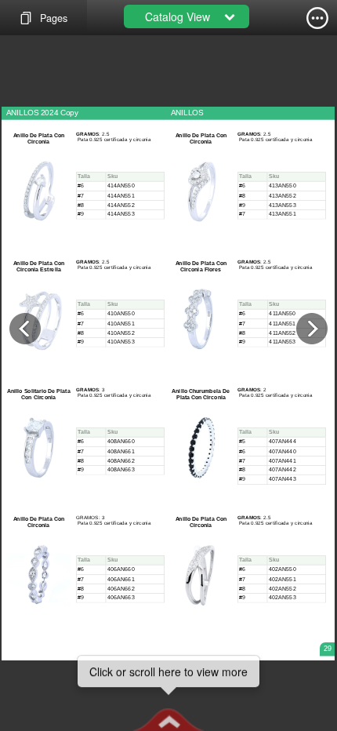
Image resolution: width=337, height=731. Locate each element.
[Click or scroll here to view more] (168, 719)
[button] (168, 719)
